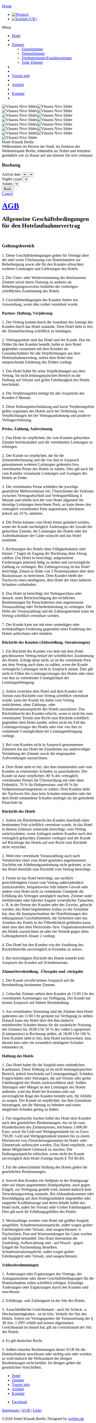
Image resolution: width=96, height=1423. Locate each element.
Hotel (16, 36)
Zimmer (18, 44)
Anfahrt (18, 85)
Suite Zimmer (32, 62)
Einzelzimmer (32, 49)
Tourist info (21, 76)
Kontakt (18, 93)
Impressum (11, 1410)
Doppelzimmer (33, 53)
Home (7, 6)
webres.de (76, 1419)
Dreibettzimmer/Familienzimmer (47, 58)
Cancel (7, 193)
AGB (10, 205)
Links (37, 1410)
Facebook (19, 1402)
